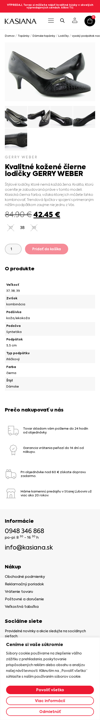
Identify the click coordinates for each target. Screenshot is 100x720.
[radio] (22, 228)
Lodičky (63, 36)
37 (8, 291)
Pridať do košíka (46, 249)
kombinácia (15, 304)
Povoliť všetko (50, 689)
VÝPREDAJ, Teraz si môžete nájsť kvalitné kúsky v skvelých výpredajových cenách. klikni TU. (50, 6)
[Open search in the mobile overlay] (62, 20)
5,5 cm (11, 345)
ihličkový (13, 359)
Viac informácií (50, 700)
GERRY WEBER (21, 157)
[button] (50, 21)
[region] (50, 678)
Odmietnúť (50, 711)
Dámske (12, 386)
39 (18, 291)
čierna (11, 373)
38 (13, 291)
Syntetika (14, 332)
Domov (10, 36)
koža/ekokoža (18, 318)
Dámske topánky (44, 36)
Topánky (23, 36)
